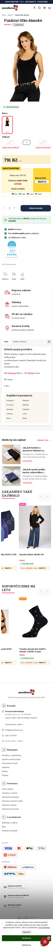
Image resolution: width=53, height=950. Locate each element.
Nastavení (26, 932)
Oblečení (26, 400)
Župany (5, 775)
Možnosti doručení (43, 147)
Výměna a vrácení (9, 793)
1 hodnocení (18, 25)
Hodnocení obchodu (10, 809)
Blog (4, 827)
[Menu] (49, 7)
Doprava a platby (9, 805)
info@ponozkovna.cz (14, 730)
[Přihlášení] (34, 7)
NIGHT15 (42, 181)
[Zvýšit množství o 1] (14, 208)
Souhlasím (26, 938)
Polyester (12, 373)
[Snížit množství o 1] (4, 208)
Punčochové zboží (9, 763)
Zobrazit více (44, 440)
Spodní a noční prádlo (11, 759)
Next (47, 497)
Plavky (5, 771)
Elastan (31, 373)
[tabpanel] (35, 537)
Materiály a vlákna (9, 823)
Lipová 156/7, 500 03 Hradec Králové (21, 718)
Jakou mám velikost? (10, 147)
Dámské (26, 405)
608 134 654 (10, 735)
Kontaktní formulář (9, 831)
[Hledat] (39, 7)
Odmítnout (26, 945)
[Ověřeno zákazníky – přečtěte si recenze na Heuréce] (11, 250)
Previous (41, 497)
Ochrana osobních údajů (12, 801)
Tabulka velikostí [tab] (19, 342)
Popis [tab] (6, 342)
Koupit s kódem (18, 188)
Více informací (44, 928)
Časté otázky (7, 789)
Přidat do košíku (35, 208)
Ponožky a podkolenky (11, 755)
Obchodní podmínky (10, 797)
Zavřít (45, 281)
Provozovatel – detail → (14, 724)
